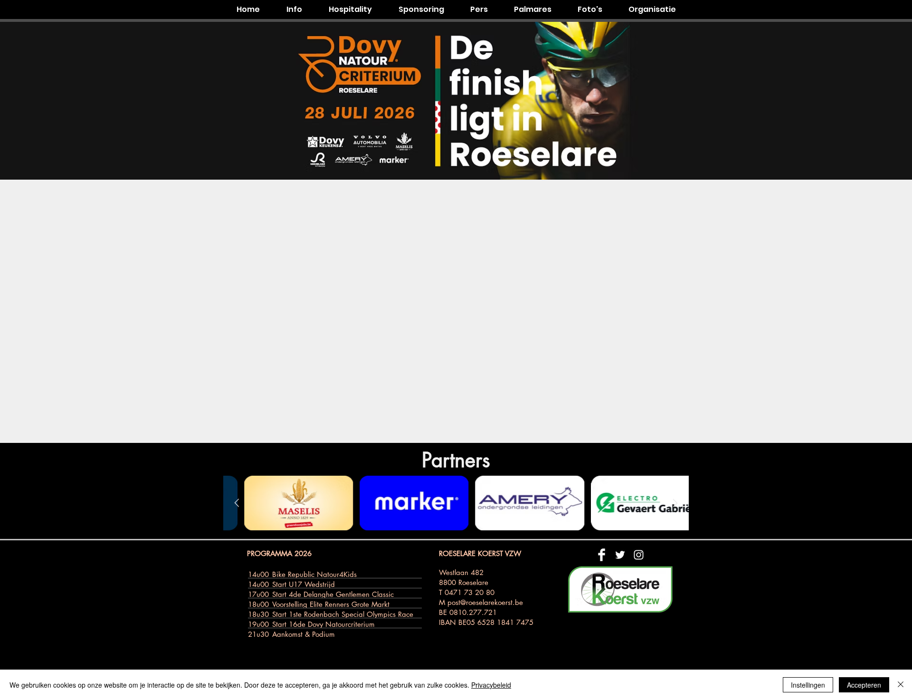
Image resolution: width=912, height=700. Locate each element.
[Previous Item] (236, 503)
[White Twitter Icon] (620, 554)
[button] (294, 9)
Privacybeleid (491, 685)
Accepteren (864, 685)
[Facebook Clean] (601, 554)
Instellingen (808, 685)
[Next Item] (675, 503)
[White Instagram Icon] (638, 554)
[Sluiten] (900, 684)
